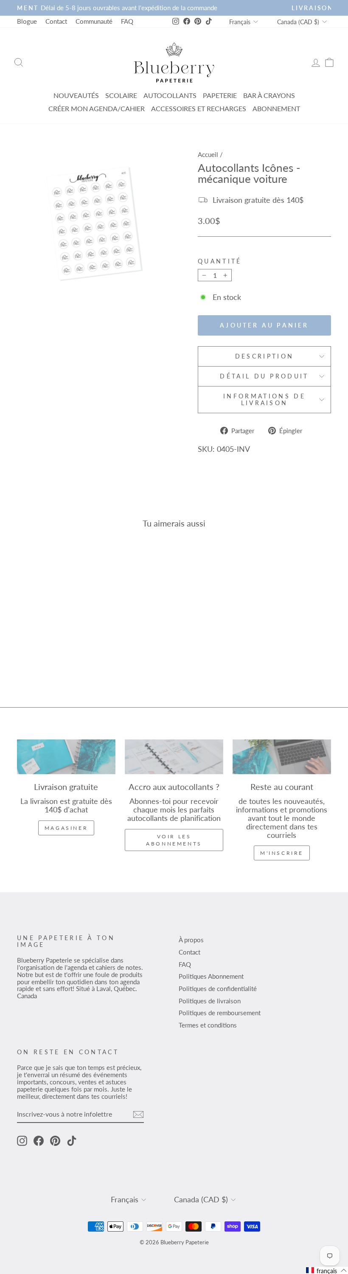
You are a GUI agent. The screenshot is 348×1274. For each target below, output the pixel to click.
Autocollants (169, 95)
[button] (326, 1270)
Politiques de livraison (210, 1001)
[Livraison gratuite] (66, 756)
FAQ (127, 21)
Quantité (220, 261)
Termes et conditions (208, 1025)
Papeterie (220, 95)
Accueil (208, 154)
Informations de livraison (264, 399)
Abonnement (276, 108)
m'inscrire (281, 853)
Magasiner (66, 828)
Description (264, 356)
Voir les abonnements (174, 840)
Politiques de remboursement (220, 1012)
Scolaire (121, 95)
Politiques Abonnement (211, 976)
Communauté (94, 21)
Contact (56, 21)
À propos (191, 940)
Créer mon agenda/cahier (96, 108)
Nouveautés (76, 95)
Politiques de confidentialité (218, 988)
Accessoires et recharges (198, 108)
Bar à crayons (269, 95)
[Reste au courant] (282, 756)
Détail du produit (264, 376)
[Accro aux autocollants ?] (174, 756)
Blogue (27, 21)
